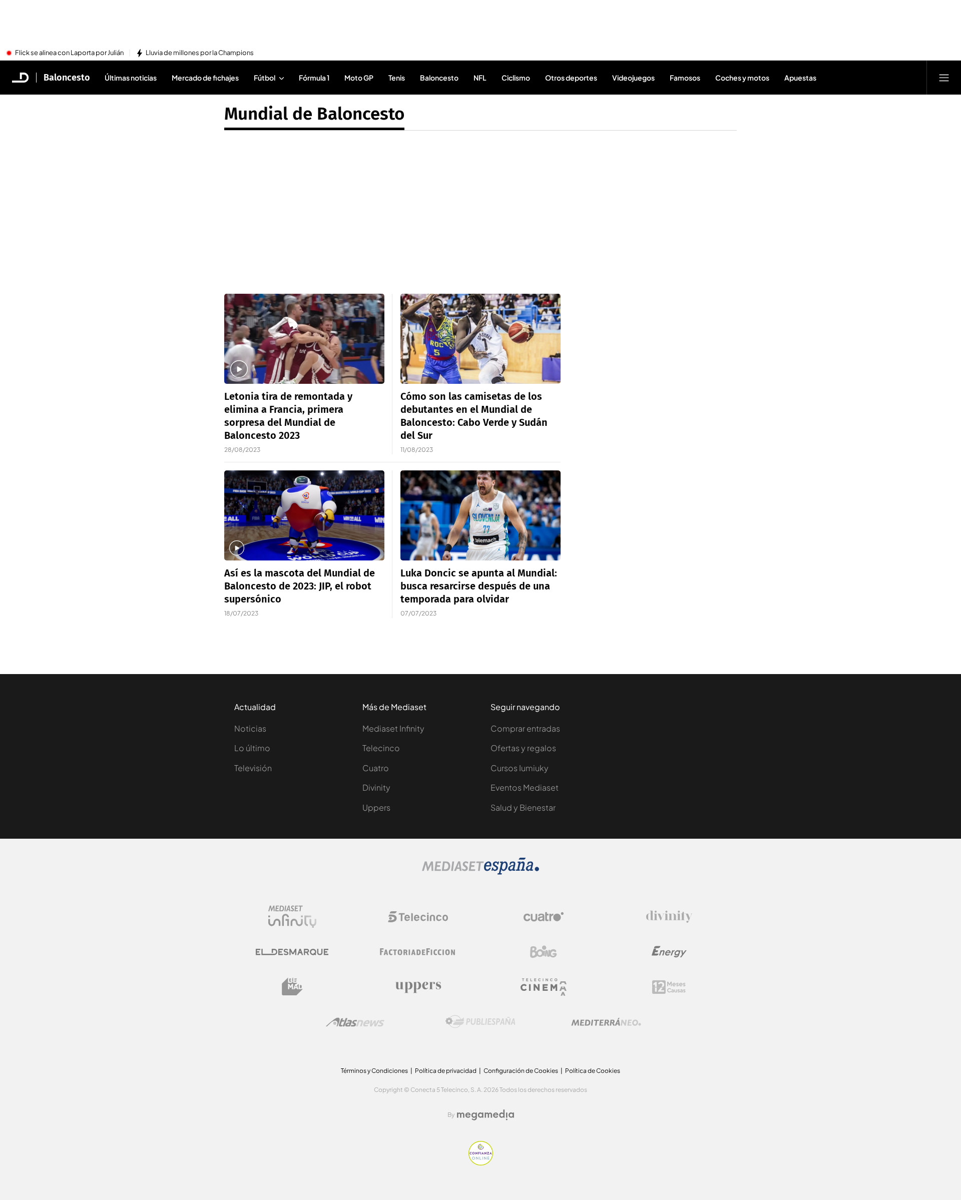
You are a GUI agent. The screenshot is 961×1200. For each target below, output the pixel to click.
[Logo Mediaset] (480, 871)
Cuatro (375, 768)
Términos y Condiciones (374, 1070)
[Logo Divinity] (669, 916)
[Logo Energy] (669, 951)
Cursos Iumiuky (520, 768)
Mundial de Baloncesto (314, 113)
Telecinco (381, 748)
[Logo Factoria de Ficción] (418, 951)
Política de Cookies (592, 1070)
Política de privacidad (445, 1070)
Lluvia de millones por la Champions (200, 53)
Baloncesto (67, 77)
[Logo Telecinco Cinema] (544, 987)
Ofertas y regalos (523, 748)
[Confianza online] (480, 1162)
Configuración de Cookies (521, 1070)
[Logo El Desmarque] (292, 952)
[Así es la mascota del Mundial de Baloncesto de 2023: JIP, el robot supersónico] (304, 515)
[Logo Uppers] (417, 986)
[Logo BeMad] (292, 986)
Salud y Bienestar (523, 807)
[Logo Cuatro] (544, 916)
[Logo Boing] (543, 951)
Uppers (376, 807)
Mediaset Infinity (393, 728)
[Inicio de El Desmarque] (20, 78)
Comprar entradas (525, 728)
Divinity (376, 787)
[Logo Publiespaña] (480, 1021)
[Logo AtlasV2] (355, 1022)
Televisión (253, 768)
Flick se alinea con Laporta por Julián (69, 53)
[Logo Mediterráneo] (606, 1022)
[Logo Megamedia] (485, 1115)
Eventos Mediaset (525, 787)
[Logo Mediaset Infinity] (292, 916)
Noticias (250, 728)
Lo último (252, 748)
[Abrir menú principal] (944, 78)
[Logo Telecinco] (418, 916)
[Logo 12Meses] (669, 987)
